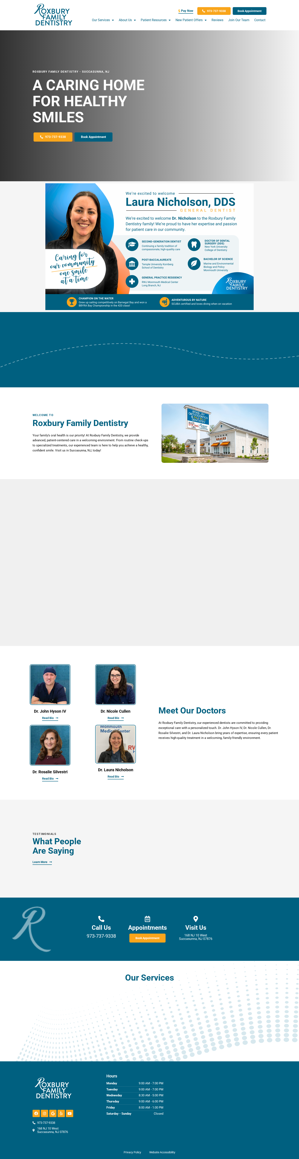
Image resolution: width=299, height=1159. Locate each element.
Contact (259, 20)
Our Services (101, 20)
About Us (125, 20)
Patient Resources (154, 20)
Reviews (217, 20)
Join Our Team (238, 20)
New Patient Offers (189, 20)
